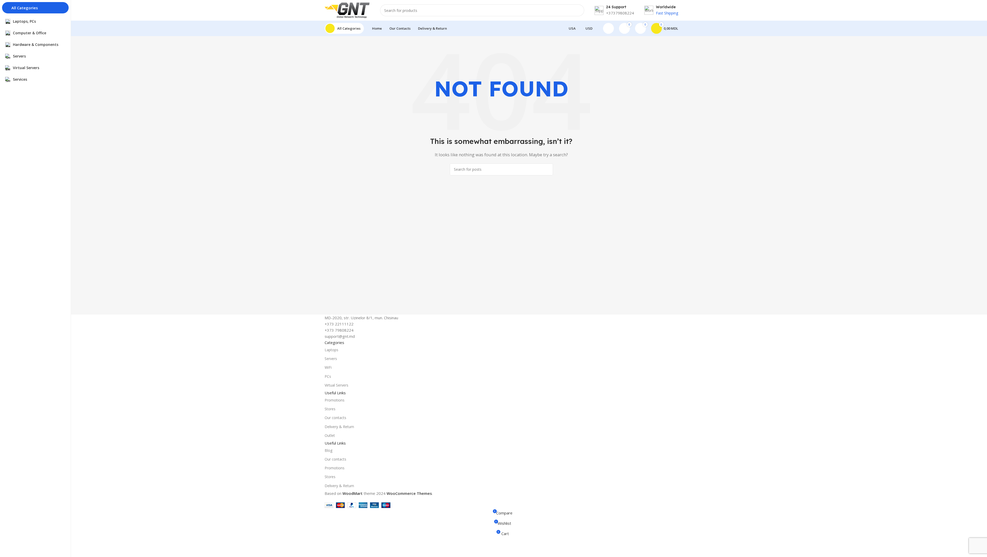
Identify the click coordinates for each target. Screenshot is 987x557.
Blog (328, 450)
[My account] (608, 28)
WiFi (328, 367)
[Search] (578, 10)
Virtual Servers (336, 385)
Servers (331, 358)
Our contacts (335, 417)
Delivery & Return (339, 426)
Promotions (334, 400)
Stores (330, 408)
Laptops (331, 349)
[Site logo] (347, 9)
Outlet (330, 435)
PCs (328, 376)
